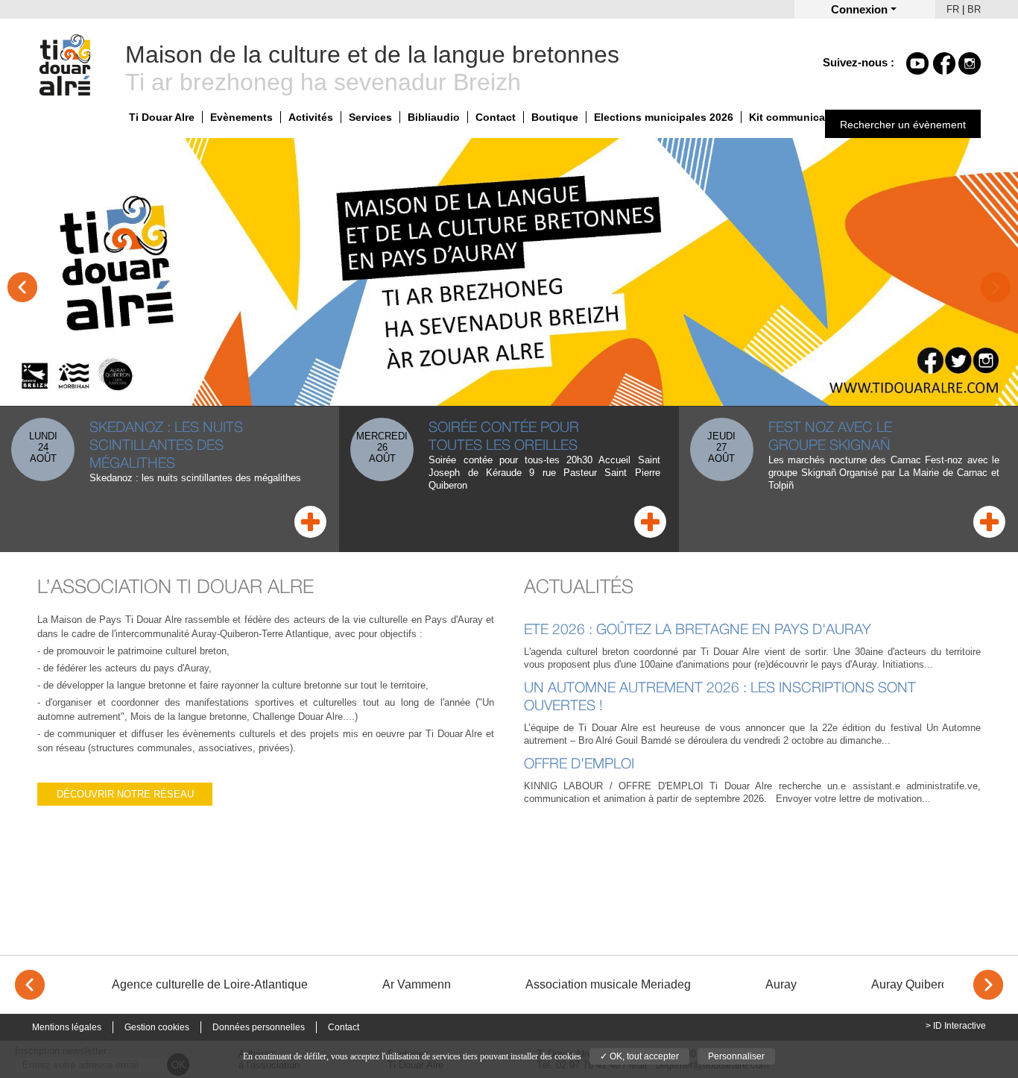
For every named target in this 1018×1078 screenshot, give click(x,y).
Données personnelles (258, 1027)
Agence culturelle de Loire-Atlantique (210, 984)
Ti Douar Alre (162, 117)
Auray (781, 984)
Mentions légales (66, 1027)
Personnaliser (736, 1056)
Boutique (554, 117)
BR (974, 9)
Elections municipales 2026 (663, 117)
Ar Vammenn (416, 984)
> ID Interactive (956, 1025)
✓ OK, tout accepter (639, 1056)
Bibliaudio (434, 117)
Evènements (241, 117)
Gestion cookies (156, 1027)
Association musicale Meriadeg (608, 984)
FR (952, 9)
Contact (495, 117)
